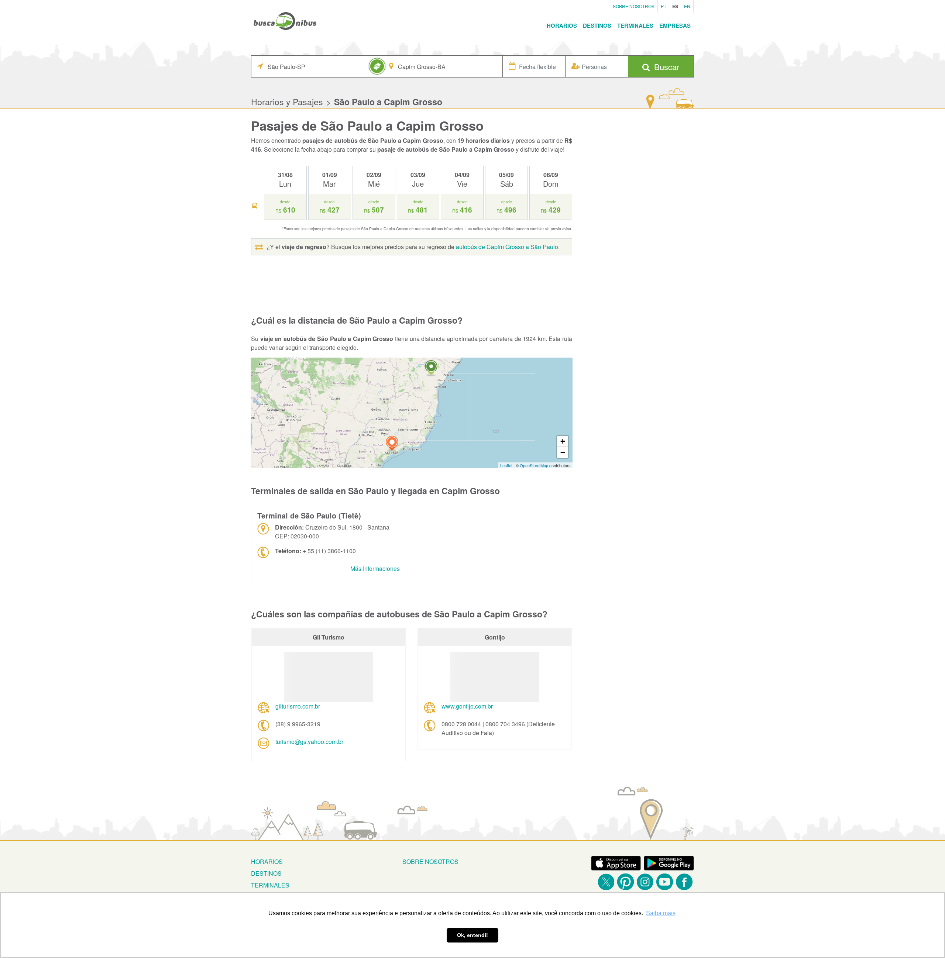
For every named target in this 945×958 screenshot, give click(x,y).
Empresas (675, 25)
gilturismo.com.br (297, 706)
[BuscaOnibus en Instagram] (645, 882)
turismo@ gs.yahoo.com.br (309, 741)
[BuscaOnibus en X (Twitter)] (606, 882)
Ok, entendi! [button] (472, 935)
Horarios (562, 25)
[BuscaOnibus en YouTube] (664, 882)
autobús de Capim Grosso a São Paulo (507, 246)
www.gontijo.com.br (467, 706)
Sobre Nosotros (633, 6)
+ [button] (562, 441)
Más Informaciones (375, 568)
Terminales (635, 25)
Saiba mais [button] (661, 913)
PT (663, 6)
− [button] (562, 452)
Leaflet (506, 465)
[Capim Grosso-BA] (431, 368)
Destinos (597, 25)
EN (687, 6)
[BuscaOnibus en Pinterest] (625, 882)
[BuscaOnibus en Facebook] (684, 882)
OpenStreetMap (534, 465)
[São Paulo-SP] (392, 444)
